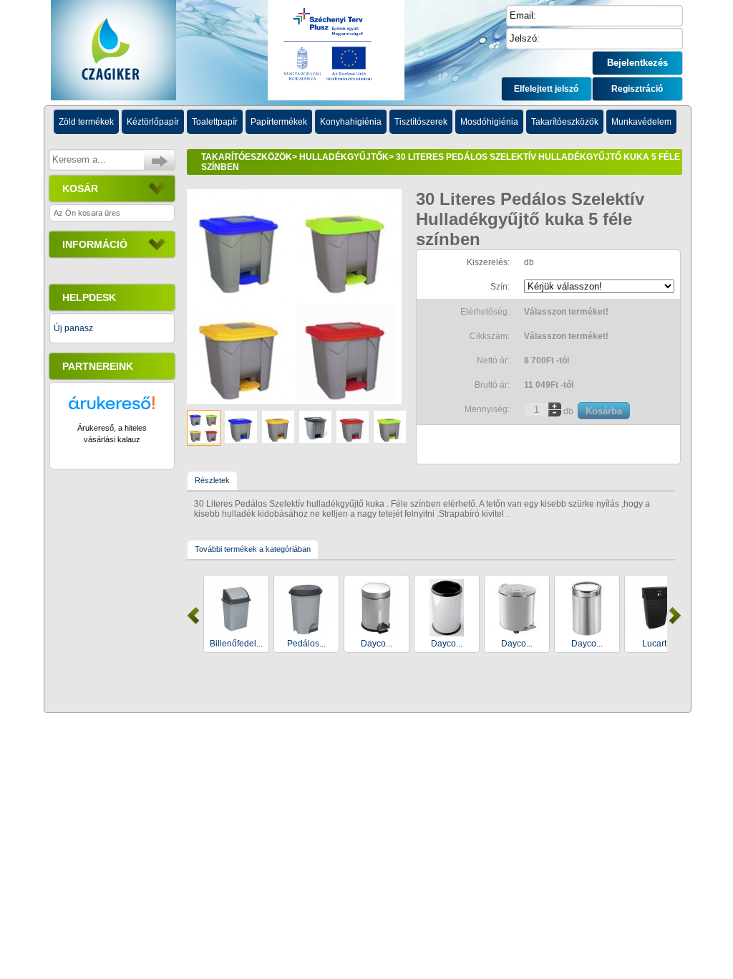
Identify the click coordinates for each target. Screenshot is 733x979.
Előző (193, 615)
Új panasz (73, 328)
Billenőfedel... (236, 644)
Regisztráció (637, 89)
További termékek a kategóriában (253, 549)
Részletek (212, 480)
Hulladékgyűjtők (344, 157)
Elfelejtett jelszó (546, 89)
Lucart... (657, 644)
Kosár (80, 188)
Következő (675, 615)
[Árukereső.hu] (112, 409)
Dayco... (376, 644)
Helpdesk (89, 297)
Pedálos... (306, 644)
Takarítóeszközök (246, 157)
